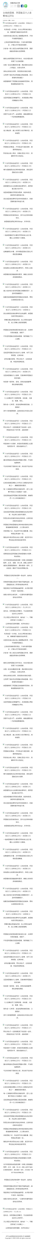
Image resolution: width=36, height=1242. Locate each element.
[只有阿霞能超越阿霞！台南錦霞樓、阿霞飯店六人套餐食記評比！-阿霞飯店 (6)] (18, 24)
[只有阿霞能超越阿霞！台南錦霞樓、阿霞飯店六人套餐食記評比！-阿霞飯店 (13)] (18, 347)
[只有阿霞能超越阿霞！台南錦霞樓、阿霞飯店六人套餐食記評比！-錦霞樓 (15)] (18, 210)
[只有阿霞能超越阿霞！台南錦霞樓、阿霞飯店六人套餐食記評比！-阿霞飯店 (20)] (18, 393)
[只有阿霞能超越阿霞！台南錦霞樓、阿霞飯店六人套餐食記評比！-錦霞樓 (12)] (18, 285)
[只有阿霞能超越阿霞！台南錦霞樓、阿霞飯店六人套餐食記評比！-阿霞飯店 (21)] (18, 548)
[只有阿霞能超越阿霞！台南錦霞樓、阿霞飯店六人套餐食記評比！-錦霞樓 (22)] (18, 246)
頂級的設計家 (15, 3)
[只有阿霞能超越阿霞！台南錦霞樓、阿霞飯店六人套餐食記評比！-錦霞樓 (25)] (18, 370)
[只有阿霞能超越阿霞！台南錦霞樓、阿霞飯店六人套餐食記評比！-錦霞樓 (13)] (18, 230)
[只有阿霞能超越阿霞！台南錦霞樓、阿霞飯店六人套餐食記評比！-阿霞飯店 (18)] (18, 507)
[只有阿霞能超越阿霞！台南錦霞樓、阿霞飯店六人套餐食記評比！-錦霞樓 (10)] (18, 263)
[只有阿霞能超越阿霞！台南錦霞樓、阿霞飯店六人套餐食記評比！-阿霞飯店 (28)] (18, 142)
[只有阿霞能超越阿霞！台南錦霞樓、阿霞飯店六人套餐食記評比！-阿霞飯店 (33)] (18, 164)
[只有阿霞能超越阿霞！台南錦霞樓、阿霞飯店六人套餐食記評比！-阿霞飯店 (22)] (18, 455)
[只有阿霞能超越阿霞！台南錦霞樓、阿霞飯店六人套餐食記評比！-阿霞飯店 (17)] (18, 422)
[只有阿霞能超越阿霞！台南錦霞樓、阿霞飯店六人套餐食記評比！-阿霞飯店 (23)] (18, 477)
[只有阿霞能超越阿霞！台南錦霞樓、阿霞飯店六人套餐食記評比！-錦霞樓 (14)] (18, 181)
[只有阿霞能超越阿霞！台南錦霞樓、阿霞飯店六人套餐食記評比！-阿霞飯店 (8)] (18, 92)
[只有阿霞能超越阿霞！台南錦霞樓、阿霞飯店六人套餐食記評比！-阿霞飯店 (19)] (18, 438)
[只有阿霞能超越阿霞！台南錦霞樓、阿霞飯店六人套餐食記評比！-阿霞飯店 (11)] (18, 125)
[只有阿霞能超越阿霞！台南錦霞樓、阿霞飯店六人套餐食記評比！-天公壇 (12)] (18, 606)
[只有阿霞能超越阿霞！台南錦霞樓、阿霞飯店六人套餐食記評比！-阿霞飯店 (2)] (18, 109)
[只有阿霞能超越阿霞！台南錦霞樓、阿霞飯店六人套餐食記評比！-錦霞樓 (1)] (18, 308)
